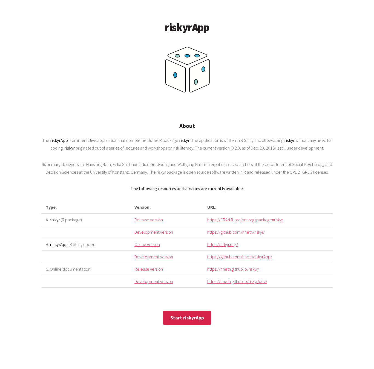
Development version (153, 232)
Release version (148, 219)
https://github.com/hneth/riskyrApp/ (239, 256)
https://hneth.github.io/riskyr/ (233, 269)
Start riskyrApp (187, 318)
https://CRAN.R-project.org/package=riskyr (245, 219)
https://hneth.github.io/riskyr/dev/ (237, 281)
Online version (147, 244)
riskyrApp (187, 27)
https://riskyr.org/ (222, 244)
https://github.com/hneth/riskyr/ (236, 232)
